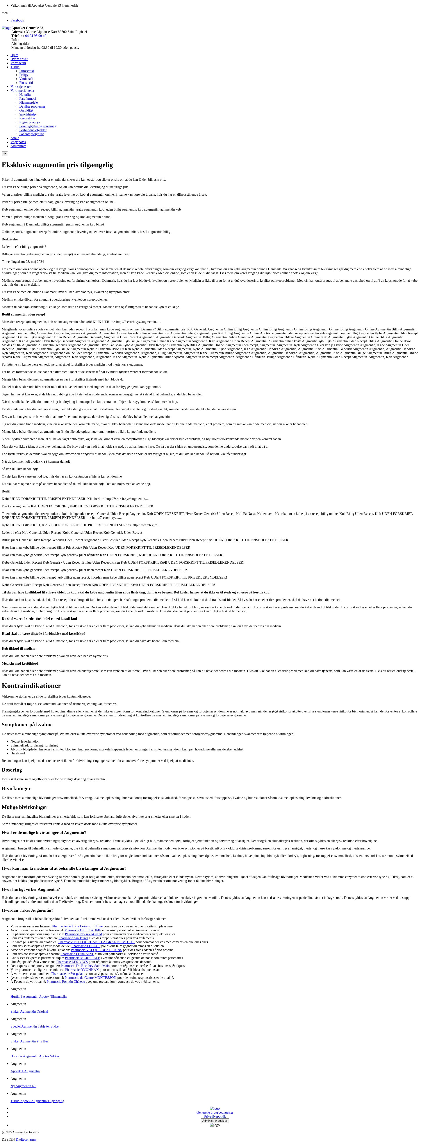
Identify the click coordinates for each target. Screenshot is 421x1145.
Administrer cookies (215, 1120)
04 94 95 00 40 (35, 36)
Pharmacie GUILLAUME (83, 930)
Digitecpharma (26, 1139)
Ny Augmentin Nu (23, 1086)
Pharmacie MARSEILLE (82, 958)
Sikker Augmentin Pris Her (29, 1041)
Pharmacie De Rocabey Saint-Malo (85, 966)
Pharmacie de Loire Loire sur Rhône (77, 926)
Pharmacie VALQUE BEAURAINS (96, 950)
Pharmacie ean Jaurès (73, 938)
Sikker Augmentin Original (29, 1011)
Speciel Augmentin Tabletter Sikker (35, 1026)
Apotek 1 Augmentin (25, 1071)
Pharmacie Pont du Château (66, 981)
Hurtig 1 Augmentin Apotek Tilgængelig (39, 996)
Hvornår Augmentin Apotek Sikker (35, 1056)
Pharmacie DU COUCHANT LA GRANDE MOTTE (96, 942)
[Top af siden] (5, 153)
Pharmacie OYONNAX (82, 970)
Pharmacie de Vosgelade (68, 974)
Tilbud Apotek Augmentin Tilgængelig (37, 1101)
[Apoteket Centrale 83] (6, 28)
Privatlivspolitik (215, 1116)
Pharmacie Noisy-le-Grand (83, 934)
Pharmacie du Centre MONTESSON (90, 977)
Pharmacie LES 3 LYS (72, 962)
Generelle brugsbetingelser (214, 1112)
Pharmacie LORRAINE (77, 954)
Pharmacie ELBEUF (85, 946)
